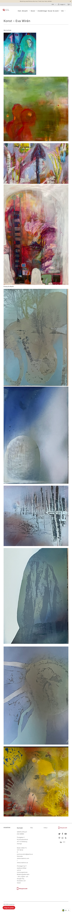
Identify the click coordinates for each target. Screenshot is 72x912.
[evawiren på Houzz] (65, 838)
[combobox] (65, 910)
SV (66, 910)
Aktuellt (25, 11)
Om (62, 11)
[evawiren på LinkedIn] (61, 842)
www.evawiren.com (23, 858)
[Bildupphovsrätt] (22, 889)
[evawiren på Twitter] (59, 834)
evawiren (11, 904)
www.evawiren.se (22, 862)
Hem (19, 11)
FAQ (31, 828)
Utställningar (42, 11)
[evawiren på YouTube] (65, 834)
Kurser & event (53, 11)
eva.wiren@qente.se (26, 854)
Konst (33, 11)
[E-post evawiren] (64, 842)
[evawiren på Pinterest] (59, 838)
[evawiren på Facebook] (62, 834)
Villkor (46, 828)
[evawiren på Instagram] (62, 838)
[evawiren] (7, 10)
